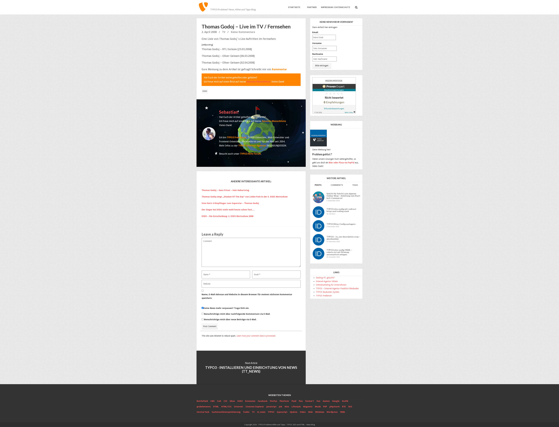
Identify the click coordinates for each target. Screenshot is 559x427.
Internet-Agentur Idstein (327, 281)
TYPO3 (271, 412)
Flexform (284, 401)
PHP (325, 406)
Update (293, 412)
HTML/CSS (226, 406)
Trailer (246, 412)
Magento (307, 406)
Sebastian (228, 112)
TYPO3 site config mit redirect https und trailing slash (341, 210)
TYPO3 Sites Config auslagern (341, 224)
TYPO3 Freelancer (236, 137)
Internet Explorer (255, 406)
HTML (216, 406)
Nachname (317, 54)
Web (310, 412)
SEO (350, 406)
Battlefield (202, 401)
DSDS (204, 91)
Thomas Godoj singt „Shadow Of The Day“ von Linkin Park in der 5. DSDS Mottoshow (245, 197)
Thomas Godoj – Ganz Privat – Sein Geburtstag (225, 190)
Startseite (294, 7)
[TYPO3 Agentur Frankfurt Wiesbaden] (319, 137)
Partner (312, 7)
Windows (319, 412)
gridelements (204, 406)
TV (223, 32)
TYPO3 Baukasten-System (327, 292)
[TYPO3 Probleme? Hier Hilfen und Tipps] (203, 7)
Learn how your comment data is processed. (256, 336)
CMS (212, 401)
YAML (342, 412)
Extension (250, 401)
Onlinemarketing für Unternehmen (331, 285)
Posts (318, 185)
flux (301, 401)
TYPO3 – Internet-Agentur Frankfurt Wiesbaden (337, 288)
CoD (219, 401)
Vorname (317, 43)
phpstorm (334, 406)
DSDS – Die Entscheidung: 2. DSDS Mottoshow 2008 (227, 216)
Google (335, 401)
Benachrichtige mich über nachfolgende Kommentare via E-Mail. (237, 314)
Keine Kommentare (243, 32)
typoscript (282, 412)
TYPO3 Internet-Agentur (252, 145)
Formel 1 (309, 401)
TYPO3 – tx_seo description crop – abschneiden (343, 238)
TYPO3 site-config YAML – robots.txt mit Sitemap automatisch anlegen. (339, 252)
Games (326, 401)
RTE (344, 406)
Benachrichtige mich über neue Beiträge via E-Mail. (230, 319)
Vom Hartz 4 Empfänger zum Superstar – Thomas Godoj (230, 203)
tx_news (261, 412)
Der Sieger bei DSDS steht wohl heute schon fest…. (228, 209)
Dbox (232, 401)
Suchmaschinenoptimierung (226, 412)
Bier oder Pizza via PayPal (341, 162)
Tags (355, 185)
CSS (225, 401)
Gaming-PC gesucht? (325, 278)
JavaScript (271, 406)
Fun (318, 401)
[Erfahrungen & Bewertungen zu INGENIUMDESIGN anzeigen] (334, 95)
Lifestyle (296, 406)
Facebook (262, 401)
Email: (315, 32)
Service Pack (203, 412)
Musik (318, 406)
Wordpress (332, 412)
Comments (337, 185)
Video (303, 412)
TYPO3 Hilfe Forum (250, 153)
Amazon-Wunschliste (258, 81)
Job (280, 406)
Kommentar (279, 69)
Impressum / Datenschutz (335, 7)
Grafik (345, 401)
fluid (293, 401)
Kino (287, 406)
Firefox (273, 401)
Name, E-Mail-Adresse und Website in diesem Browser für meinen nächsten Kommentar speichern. (247, 296)
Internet (238, 406)
